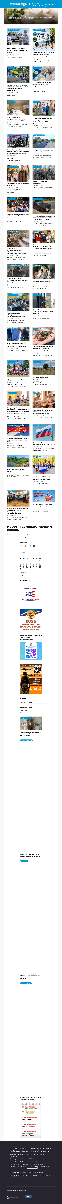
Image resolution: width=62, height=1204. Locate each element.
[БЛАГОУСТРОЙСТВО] (18, 44)
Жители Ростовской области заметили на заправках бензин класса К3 (43, 311)
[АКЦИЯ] (44, 407)
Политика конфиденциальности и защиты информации (26, 1172)
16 (39, 564)
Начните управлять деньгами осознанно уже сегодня (43, 505)
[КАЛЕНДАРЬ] (44, 278)
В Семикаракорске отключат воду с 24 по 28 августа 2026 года (17, 440)
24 (20, 568)
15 (36, 564)
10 (20, 564)
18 (23, 566)
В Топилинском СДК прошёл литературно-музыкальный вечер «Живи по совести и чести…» (42, 121)
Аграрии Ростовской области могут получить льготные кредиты (30, 976)
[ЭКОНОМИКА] (44, 79)
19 (26, 566)
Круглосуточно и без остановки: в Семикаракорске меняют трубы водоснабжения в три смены (18, 49)
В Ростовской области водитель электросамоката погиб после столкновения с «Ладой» (44, 217)
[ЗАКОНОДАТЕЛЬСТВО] (31, 851)
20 (30, 566)
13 (30, 564)
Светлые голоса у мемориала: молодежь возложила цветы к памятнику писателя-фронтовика (17, 87)
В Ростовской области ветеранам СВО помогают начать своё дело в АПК (16, 119)
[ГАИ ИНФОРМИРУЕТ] (31, 1094)
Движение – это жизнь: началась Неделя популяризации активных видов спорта (44, 54)
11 (23, 564)
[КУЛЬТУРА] (18, 82)
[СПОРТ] (18, 147)
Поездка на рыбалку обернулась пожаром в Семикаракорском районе (16, 315)
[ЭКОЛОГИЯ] (44, 343)
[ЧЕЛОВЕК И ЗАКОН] (18, 180)
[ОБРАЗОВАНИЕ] (18, 405)
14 (33, 564)
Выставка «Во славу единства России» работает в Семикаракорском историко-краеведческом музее (17, 511)
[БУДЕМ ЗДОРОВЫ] (44, 49)
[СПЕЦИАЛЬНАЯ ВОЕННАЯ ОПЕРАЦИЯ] (18, 275)
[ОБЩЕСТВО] (18, 114)
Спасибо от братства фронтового (40, 182)
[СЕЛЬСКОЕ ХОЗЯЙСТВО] (18, 245)
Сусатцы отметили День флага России (18, 379)
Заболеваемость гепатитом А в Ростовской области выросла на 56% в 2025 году (31, 733)
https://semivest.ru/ (32, 1168)
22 (36, 566)
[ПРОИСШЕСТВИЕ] (44, 213)
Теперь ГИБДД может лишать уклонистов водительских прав (30, 855)
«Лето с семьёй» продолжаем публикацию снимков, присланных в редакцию (43, 411)
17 (20, 566)
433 (33, 522)
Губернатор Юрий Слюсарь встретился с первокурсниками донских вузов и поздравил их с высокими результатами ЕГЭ (18, 410)
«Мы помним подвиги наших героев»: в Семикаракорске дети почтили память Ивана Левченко (42, 247)
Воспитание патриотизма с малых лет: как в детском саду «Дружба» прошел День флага (43, 477)
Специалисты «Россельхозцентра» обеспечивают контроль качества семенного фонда (16, 251)
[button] (55, 16)
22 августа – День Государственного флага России (44, 443)
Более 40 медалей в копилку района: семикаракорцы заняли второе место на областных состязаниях (18, 152)
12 (26, 564)
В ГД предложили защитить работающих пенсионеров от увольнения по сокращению (17, 344)
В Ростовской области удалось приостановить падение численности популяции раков (43, 348)
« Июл (21, 575)
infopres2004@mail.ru (37, 5)
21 (33, 566)
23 (40, 566)
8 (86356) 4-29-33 (37, 3)
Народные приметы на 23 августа (41, 378)
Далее (40, 522)
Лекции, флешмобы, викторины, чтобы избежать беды (31, 1098)
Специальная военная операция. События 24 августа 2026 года (17, 280)
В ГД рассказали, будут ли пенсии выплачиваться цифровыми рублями (42, 84)
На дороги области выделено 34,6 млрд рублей (43, 150)
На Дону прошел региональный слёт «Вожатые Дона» (18, 215)
